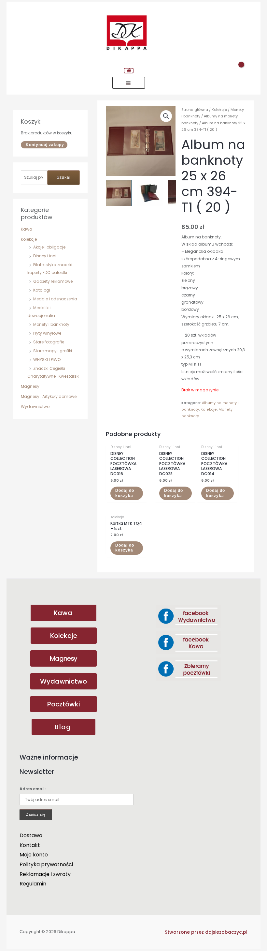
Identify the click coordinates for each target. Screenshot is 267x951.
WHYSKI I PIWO (47, 359)
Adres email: (33, 789)
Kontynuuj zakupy (45, 145)
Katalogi (41, 290)
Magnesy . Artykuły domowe (49, 396)
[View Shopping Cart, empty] (129, 70)
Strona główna (194, 109)
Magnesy (30, 386)
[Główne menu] (128, 82)
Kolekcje (29, 239)
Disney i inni (44, 256)
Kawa (26, 229)
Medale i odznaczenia (55, 299)
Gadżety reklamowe (53, 281)
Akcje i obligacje (49, 247)
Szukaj (64, 177)
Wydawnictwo (35, 406)
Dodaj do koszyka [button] (124, 493)
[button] (166, 116)
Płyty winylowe (47, 333)
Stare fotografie (48, 342)
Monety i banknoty (51, 324)
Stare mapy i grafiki (52, 351)
